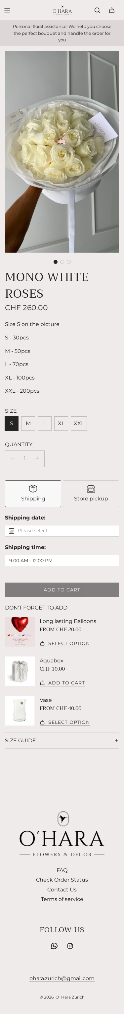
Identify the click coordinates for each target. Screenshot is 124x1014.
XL (61, 423)
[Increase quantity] (37, 459)
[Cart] (111, 10)
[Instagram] (70, 946)
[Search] (97, 10)
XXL (79, 423)
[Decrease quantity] (12, 459)
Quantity (18, 444)
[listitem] (33, 493)
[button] (56, 262)
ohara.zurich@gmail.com (62, 978)
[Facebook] (54, 946)
